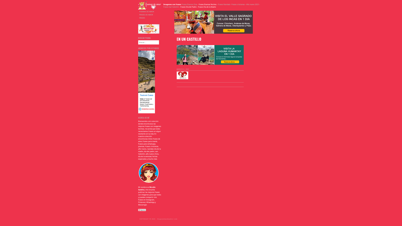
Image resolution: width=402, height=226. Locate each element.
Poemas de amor (146, 11)
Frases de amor (146, 15)
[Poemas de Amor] (149, 9)
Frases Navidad (224, 4)
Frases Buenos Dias (189, 4)
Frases (142, 18)
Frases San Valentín (171, 7)
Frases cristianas (238, 4)
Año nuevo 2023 (252, 4)
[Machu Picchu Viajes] (213, 33)
